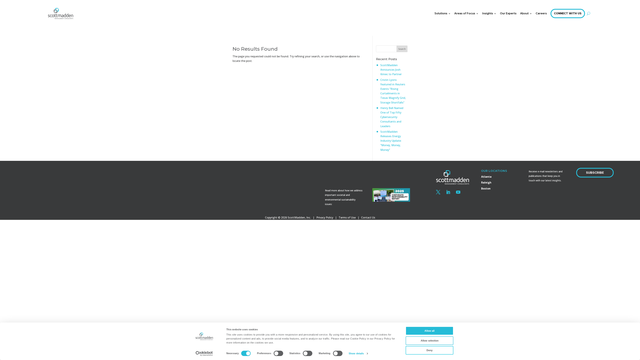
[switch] (278, 353)
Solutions (440, 13)
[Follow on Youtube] (458, 192)
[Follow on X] (438, 192)
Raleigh (486, 182)
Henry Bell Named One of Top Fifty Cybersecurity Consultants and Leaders (391, 117)
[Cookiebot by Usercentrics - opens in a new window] (204, 353)
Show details (356, 353)
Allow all (429, 330)
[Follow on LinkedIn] (448, 192)
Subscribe (595, 172)
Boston (485, 188)
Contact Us (368, 217)
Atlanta (486, 176)
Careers (541, 13)
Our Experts (508, 13)
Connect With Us (568, 13)
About (524, 13)
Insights (487, 13)
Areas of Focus (464, 13)
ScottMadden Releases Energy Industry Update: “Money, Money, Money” (391, 141)
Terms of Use (347, 217)
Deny (429, 350)
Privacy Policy (324, 217)
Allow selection (429, 340)
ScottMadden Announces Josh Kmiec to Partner (391, 69)
